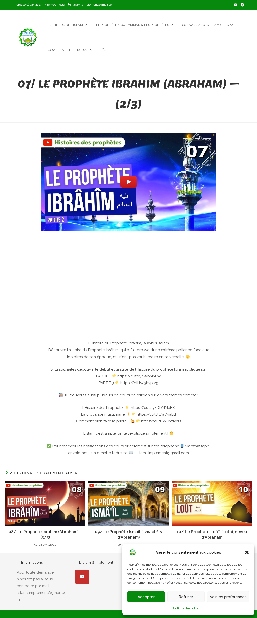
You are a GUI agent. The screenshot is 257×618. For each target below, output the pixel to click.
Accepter (146, 597)
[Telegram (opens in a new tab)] (241, 4)
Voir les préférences (228, 597)
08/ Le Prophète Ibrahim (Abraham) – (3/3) (45, 534)
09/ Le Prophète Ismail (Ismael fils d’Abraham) (128, 534)
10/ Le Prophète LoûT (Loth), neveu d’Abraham (212, 534)
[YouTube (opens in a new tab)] (235, 4)
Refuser (186, 597)
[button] (246, 552)
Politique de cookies (186, 608)
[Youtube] (82, 577)
